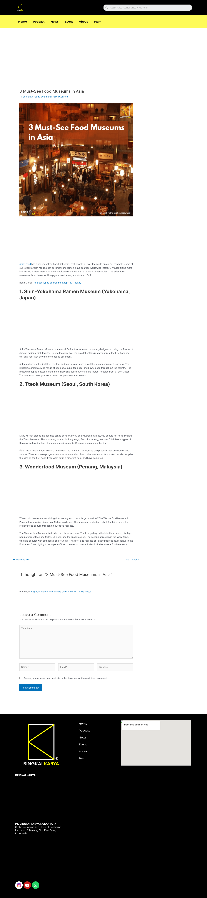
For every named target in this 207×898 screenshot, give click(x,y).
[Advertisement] (76, 59)
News (55, 21)
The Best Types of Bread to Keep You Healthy (56, 282)
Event (69, 21)
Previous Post (22, 559)
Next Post (133, 559)
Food (36, 96)
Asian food (25, 264)
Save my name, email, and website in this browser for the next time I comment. (65, 678)
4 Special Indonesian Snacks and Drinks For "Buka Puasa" (61, 591)
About (83, 21)
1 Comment (25, 96)
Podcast (39, 21)
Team (98, 21)
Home (22, 21)
